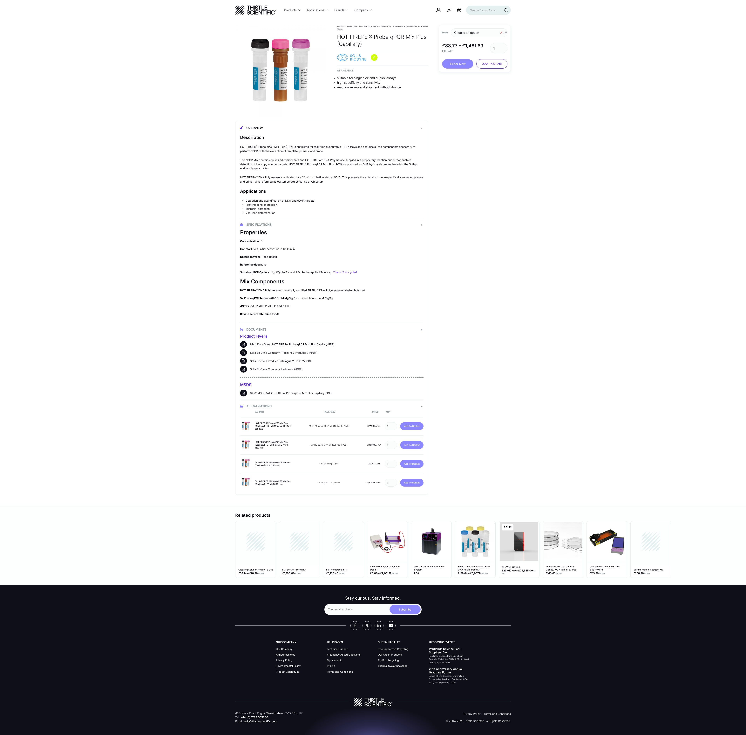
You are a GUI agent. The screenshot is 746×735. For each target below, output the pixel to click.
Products (290, 10)
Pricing (331, 665)
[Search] (506, 10)
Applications (315, 10)
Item (445, 32)
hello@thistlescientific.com (260, 721)
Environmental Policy (288, 665)
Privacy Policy (284, 660)
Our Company (284, 649)
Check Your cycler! (345, 272)
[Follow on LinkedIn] (379, 625)
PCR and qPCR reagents (378, 26)
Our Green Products (390, 654)
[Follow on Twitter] (367, 625)
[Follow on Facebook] (354, 625)
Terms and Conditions (340, 671)
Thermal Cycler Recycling (393, 665)
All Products (342, 26)
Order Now (458, 64)
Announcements (285, 654)
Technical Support (337, 649)
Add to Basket (412, 426)
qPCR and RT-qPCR (397, 26)
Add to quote (492, 64)
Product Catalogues (287, 671)
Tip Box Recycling (388, 660)
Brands (339, 10)
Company (361, 10)
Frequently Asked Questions (344, 654)
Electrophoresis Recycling (393, 649)
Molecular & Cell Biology (357, 26)
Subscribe (405, 609)
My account (334, 660)
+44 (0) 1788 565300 (254, 717)
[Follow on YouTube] (391, 625)
